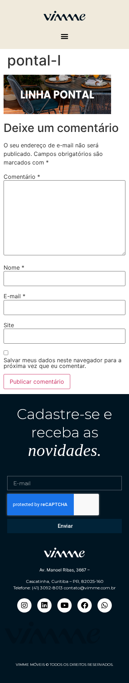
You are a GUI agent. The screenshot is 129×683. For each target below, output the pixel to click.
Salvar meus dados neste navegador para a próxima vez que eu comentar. (62, 363)
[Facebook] (84, 605)
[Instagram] (24, 605)
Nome (14, 267)
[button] (65, 36)
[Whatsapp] (104, 605)
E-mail (14, 296)
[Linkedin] (44, 605)
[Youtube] (64, 605)
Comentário (22, 177)
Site (9, 325)
